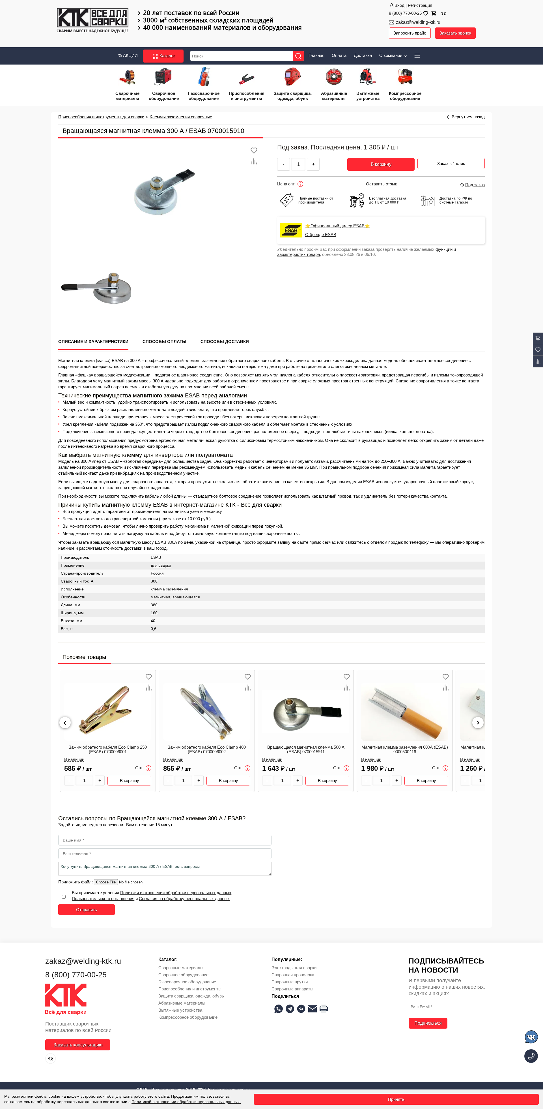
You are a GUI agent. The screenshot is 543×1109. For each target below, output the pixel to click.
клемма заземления (169, 589)
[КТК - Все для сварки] (92, 20)
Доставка (363, 55)
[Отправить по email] (312, 1009)
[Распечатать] (324, 1009)
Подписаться (428, 1023)
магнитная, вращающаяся (175, 597)
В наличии (74, 759)
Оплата (339, 55)
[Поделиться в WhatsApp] (278, 1009)
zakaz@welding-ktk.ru (418, 22)
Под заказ (475, 184)
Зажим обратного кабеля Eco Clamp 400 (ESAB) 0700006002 (108, 749)
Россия (157, 573)
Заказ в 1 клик (451, 163)
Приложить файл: (76, 881)
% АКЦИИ (128, 55)
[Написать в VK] (532, 1037)
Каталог (166, 55)
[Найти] (298, 56)
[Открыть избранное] (425, 13)
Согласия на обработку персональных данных (184, 898)
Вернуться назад (468, 117)
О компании (391, 55)
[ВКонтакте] (50, 1058)
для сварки (161, 565)
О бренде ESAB (320, 234)
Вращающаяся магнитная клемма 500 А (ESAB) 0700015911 (206, 749)
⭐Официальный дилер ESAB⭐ (337, 226)
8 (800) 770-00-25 (405, 13)
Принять (396, 1099)
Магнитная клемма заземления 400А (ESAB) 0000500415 (404, 749)
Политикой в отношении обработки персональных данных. (186, 1101)
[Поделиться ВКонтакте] (301, 1009)
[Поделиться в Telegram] (290, 1009)
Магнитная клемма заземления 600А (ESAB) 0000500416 (305, 749)
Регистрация (420, 5)
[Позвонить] (531, 1056)
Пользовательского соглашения (103, 898)
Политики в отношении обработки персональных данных (175, 892)
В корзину (381, 164)
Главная (316, 55)
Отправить (86, 909)
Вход (399, 5)
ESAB (156, 557)
